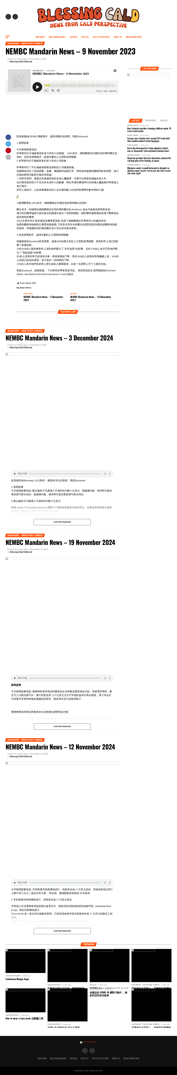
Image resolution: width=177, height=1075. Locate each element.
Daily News (40, 36)
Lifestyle (85, 36)
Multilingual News (57, 36)
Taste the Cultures (101, 36)
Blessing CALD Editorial (21, 61)
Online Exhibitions (133, 36)
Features (73, 36)
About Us (118, 36)
